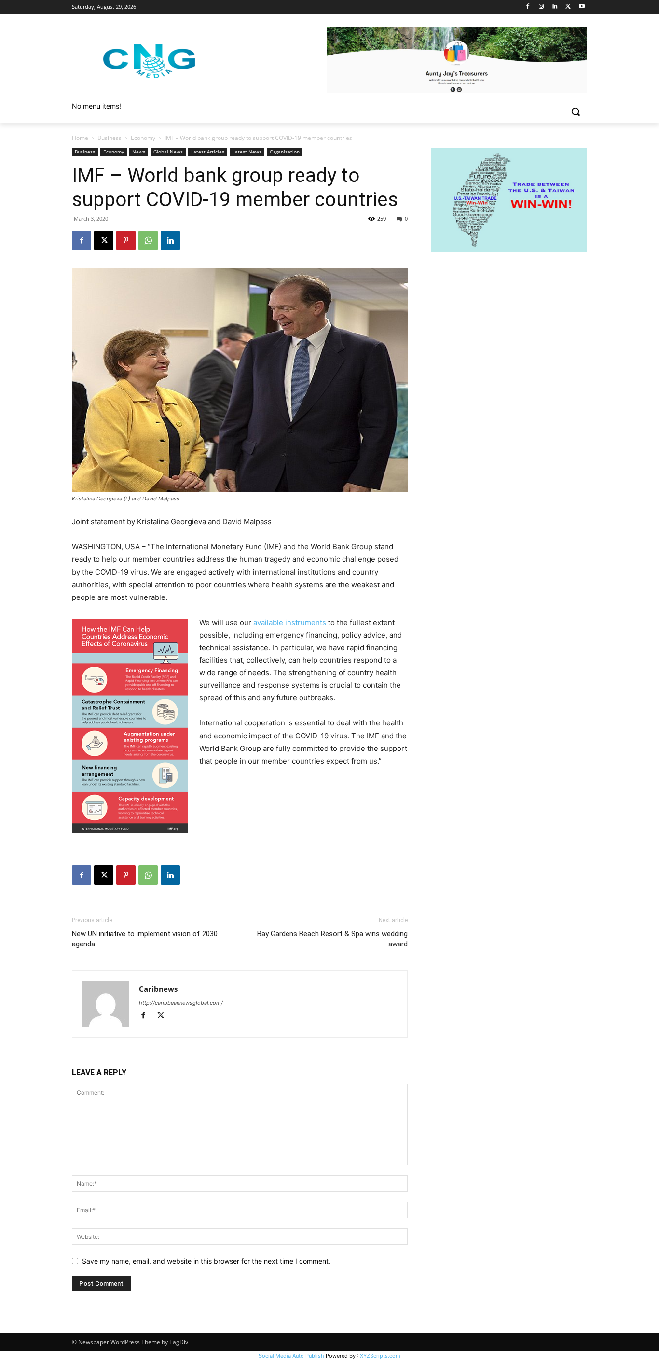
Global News (168, 151)
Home (80, 138)
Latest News (247, 151)
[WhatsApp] (148, 240)
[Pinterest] (126, 240)
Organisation (285, 151)
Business (109, 138)
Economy (143, 138)
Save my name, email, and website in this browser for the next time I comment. (206, 1261)
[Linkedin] (555, 7)
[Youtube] (581, 7)
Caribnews (158, 989)
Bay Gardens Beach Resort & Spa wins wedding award (332, 939)
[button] (575, 111)
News (138, 151)
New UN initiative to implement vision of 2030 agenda (145, 939)
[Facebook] (528, 7)
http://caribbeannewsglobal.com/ (181, 1003)
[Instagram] (541, 7)
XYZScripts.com (380, 1355)
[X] (568, 7)
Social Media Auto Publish (291, 1355)
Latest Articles (207, 151)
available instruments (289, 622)
